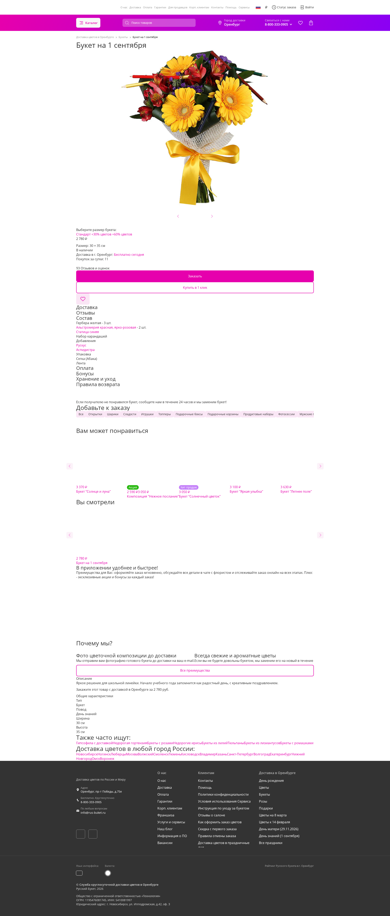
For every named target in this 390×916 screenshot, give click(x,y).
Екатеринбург (281, 754)
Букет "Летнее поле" (296, 489)
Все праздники (270, 843)
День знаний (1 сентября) (279, 836)
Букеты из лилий (215, 743)
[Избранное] (300, 23)
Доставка (135, 7)
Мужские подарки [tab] (312, 414)
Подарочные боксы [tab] (189, 414)
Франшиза (165, 815)
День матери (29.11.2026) (278, 829)
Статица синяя (87, 332)
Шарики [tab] (112, 414)
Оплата (147, 7)
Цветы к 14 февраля (274, 822)
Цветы (264, 787)
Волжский (145, 754)
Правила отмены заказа (217, 836)
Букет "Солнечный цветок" (200, 492)
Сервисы (244, 7)
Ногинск (104, 754)
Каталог (91, 23)
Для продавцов (177, 7)
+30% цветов (101, 234)
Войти (309, 7)
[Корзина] (311, 23)
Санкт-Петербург (240, 754)
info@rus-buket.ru (93, 813)
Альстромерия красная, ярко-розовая (106, 327)
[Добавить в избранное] (83, 299)
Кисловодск (190, 754)
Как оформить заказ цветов (220, 822)
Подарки (266, 808)
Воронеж (107, 758)
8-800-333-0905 (91, 802)
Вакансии (164, 843)
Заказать (195, 276)
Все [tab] (81, 414)
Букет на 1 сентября (91, 560)
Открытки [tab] (95, 414)
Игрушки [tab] (147, 414)
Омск (96, 758)
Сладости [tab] (129, 414)
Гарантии (160, 7)
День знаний (86, 714)
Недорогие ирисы (187, 743)
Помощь (231, 7)
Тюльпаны (236, 743)
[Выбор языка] (258, 7)
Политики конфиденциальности (223, 794)
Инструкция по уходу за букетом (223, 808)
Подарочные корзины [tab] (223, 414)
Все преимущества (195, 670)
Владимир (208, 754)
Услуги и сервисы (171, 822)
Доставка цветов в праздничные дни (223, 845)
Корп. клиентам (199, 7)
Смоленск (161, 754)
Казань (221, 754)
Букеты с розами (160, 743)
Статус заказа (286, 7)
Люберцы (118, 754)
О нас (123, 7)
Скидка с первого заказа (217, 829)
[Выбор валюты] (266, 7)
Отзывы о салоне (211, 815)
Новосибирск (87, 754)
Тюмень (175, 754)
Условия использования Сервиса (224, 801)
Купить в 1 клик (195, 287)
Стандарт (83, 234)
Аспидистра (85, 349)
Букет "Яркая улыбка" (246, 489)
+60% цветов (122, 234)
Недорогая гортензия (130, 743)
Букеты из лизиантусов (262, 743)
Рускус (81, 345)
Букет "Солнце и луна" (93, 489)
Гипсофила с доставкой (94, 743)
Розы (263, 801)
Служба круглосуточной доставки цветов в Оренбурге (118, 885)
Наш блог (165, 829)
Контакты (217, 7)
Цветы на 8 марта (273, 815)
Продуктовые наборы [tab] (258, 414)
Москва (132, 754)
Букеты (264, 794)
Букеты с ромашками (296, 743)
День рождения (271, 780)
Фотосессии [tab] (286, 414)
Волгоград (262, 754)
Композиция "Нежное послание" (153, 492)
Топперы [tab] (164, 414)
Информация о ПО (172, 836)
